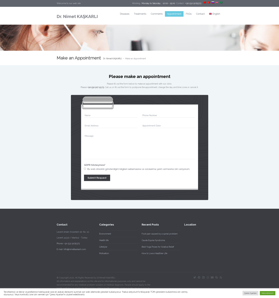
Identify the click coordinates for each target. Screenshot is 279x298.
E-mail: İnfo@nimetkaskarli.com (71, 249)
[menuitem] (214, 14)
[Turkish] (209, 2)
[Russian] (213, 2)
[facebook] (199, 277)
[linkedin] (203, 277)
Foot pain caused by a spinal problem (160, 234)
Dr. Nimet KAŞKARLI (77, 16)
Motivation (104, 253)
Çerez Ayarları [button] (250, 293)
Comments (157, 13)
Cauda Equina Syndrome (153, 240)
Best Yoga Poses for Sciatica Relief (158, 247)
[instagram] (207, 277)
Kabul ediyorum (268, 293)
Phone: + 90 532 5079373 (68, 243)
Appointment (174, 13)
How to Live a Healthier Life (154, 253)
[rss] (220, 277)
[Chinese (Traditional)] (204, 2)
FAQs (189, 13)
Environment (105, 234)
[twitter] (194, 277)
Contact (200, 13)
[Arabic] (221, 2)
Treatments (140, 13)
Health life (104, 240)
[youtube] (212, 277)
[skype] (216, 277)
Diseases (124, 13)
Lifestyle (103, 247)
